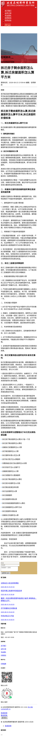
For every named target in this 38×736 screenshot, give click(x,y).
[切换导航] (36, 7)
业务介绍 (8, 13)
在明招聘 (3, 664)
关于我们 (8, 11)
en (9, 25)
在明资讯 (8, 18)
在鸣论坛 (8, 20)
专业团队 (8, 15)
